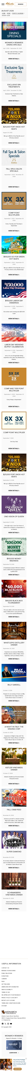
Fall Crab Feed (14, 810)
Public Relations (7, 973)
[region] (3, 4)
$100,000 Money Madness (14, 560)
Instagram (8, 1024)
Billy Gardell (14, 685)
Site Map (4, 1006)
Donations (5, 976)
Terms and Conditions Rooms (11, 1003)
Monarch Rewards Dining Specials (14, 44)
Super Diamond (14, 852)
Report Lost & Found (8, 1000)
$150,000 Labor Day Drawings (14, 302)
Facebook (3, 1024)
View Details (13, 59)
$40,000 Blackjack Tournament (14, 602)
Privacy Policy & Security (10, 997)
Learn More (13, 1053)
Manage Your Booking (8, 970)
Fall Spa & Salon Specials (14, 170)
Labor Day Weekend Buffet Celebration (14, 346)
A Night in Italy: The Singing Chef (14, 728)
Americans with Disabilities (10, 987)
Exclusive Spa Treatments (14, 86)
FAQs (3, 981)
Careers (4, 979)
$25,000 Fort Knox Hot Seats (14, 128)
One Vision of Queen (14, 517)
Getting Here (6, 984)
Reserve (20, 4)
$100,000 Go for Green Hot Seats (14, 258)
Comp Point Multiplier (14, 432)
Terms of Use (6, 992)
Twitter (5, 1024)
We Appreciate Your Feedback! (11, 995)
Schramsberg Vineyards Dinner (14, 894)
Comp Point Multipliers (14, 214)
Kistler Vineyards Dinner (14, 769)
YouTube (11, 1024)
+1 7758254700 (6, 1020)
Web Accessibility (7, 989)
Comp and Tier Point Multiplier (14, 390)
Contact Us (5, 968)
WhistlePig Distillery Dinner (14, 644)
